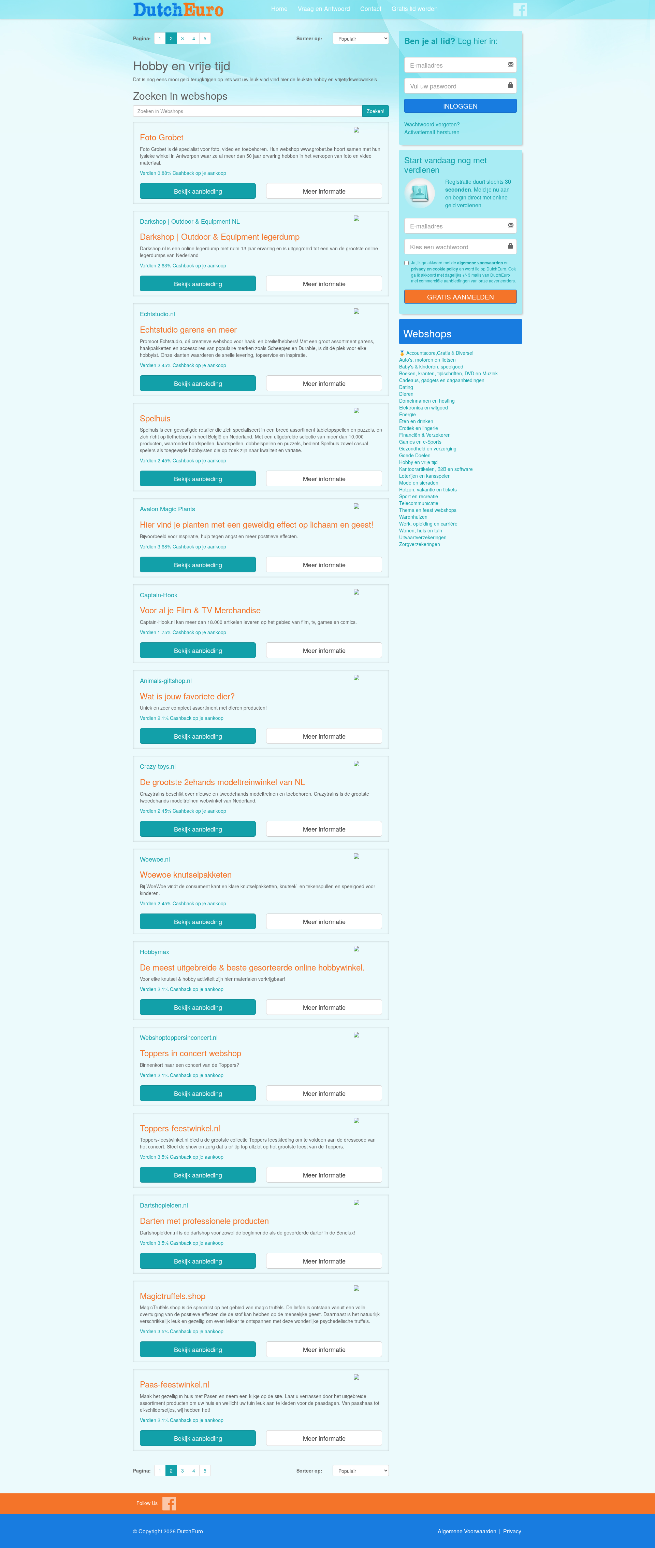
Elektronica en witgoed (423, 407)
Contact (370, 8)
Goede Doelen (415, 455)
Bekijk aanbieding (198, 190)
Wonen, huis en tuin (420, 530)
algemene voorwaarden (480, 263)
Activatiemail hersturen (432, 132)
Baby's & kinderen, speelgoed (431, 366)
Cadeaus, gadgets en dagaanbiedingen (441, 380)
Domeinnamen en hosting (427, 400)
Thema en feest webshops (427, 509)
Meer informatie (324, 190)
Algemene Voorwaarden (467, 1531)
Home (279, 8)
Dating (406, 386)
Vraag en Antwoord (324, 8)
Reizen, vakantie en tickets (428, 489)
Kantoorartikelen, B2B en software (436, 468)
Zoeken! (375, 111)
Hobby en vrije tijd (418, 462)
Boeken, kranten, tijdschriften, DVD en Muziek (448, 373)
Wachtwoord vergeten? (432, 124)
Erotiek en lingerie (418, 427)
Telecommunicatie (418, 503)
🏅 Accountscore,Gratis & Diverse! (436, 352)
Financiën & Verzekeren (425, 434)
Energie (407, 414)
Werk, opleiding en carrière (428, 523)
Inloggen (460, 105)
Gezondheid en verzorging (427, 448)
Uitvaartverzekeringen (423, 537)
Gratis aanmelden (460, 296)
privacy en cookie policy (434, 269)
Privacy (512, 1531)
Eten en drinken (416, 421)
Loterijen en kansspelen (425, 475)
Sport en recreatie (418, 496)
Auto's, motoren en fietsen (427, 359)
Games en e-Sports (420, 441)
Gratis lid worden (415, 8)
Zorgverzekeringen (419, 544)
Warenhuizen (413, 516)
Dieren (406, 393)
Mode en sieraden (418, 482)
